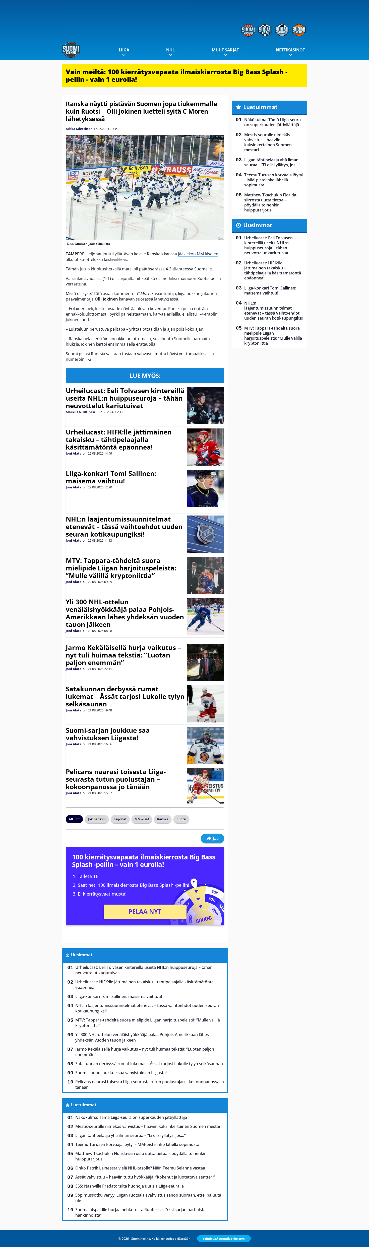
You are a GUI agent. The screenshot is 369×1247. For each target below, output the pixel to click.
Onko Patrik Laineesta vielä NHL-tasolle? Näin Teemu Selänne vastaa (140, 1168)
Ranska (162, 819)
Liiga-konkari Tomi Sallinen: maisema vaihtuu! (111, 477)
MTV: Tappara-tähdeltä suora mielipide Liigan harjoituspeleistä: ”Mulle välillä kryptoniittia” (121, 568)
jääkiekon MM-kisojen (198, 254)
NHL (170, 50)
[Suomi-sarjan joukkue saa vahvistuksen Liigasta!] (205, 745)
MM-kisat (142, 819)
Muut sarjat (225, 50)
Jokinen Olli (97, 819)
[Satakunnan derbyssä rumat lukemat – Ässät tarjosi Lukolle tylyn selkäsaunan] (205, 703)
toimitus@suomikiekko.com (224, 1238)
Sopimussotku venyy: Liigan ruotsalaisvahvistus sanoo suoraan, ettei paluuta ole (148, 1197)
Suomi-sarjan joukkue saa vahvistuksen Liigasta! (108, 734)
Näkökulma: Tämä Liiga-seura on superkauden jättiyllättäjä (131, 1117)
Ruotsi (181, 819)
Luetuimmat (83, 1105)
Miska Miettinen (79, 128)
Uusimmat (81, 955)
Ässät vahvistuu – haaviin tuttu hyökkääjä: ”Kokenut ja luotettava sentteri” (145, 1177)
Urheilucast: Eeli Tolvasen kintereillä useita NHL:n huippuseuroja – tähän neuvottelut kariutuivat (125, 398)
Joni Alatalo (75, 453)
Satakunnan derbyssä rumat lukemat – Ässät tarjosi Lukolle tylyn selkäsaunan (125, 696)
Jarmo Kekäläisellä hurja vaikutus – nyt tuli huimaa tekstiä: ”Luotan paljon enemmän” (123, 655)
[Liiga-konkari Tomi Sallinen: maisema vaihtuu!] (206, 488)
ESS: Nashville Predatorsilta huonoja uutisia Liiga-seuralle (129, 1186)
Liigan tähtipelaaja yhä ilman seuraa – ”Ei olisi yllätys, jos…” (130, 1135)
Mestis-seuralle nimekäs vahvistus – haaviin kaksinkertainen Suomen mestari (148, 1126)
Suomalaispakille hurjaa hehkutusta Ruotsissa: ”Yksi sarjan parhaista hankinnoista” (140, 1212)
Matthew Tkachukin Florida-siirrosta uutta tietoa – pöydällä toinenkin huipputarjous (141, 1156)
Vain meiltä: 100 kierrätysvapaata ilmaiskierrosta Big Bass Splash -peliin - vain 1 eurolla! (176, 75)
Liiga (124, 50)
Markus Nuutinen (80, 412)
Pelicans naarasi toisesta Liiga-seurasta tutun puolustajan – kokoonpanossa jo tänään (116, 779)
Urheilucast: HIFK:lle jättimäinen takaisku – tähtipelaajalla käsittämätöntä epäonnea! (119, 439)
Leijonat (120, 819)
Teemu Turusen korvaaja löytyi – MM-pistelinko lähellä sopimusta (137, 1144)
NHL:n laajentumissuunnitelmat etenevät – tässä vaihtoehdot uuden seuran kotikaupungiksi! (124, 527)
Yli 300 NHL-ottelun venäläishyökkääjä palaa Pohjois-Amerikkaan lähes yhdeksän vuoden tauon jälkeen (125, 613)
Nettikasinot (290, 50)
